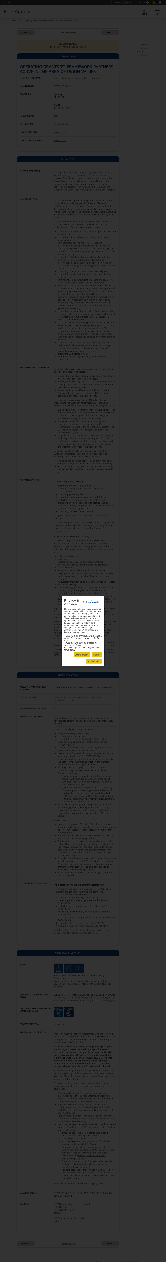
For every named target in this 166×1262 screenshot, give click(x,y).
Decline (97, 655)
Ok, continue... (94, 661)
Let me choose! (82, 655)
